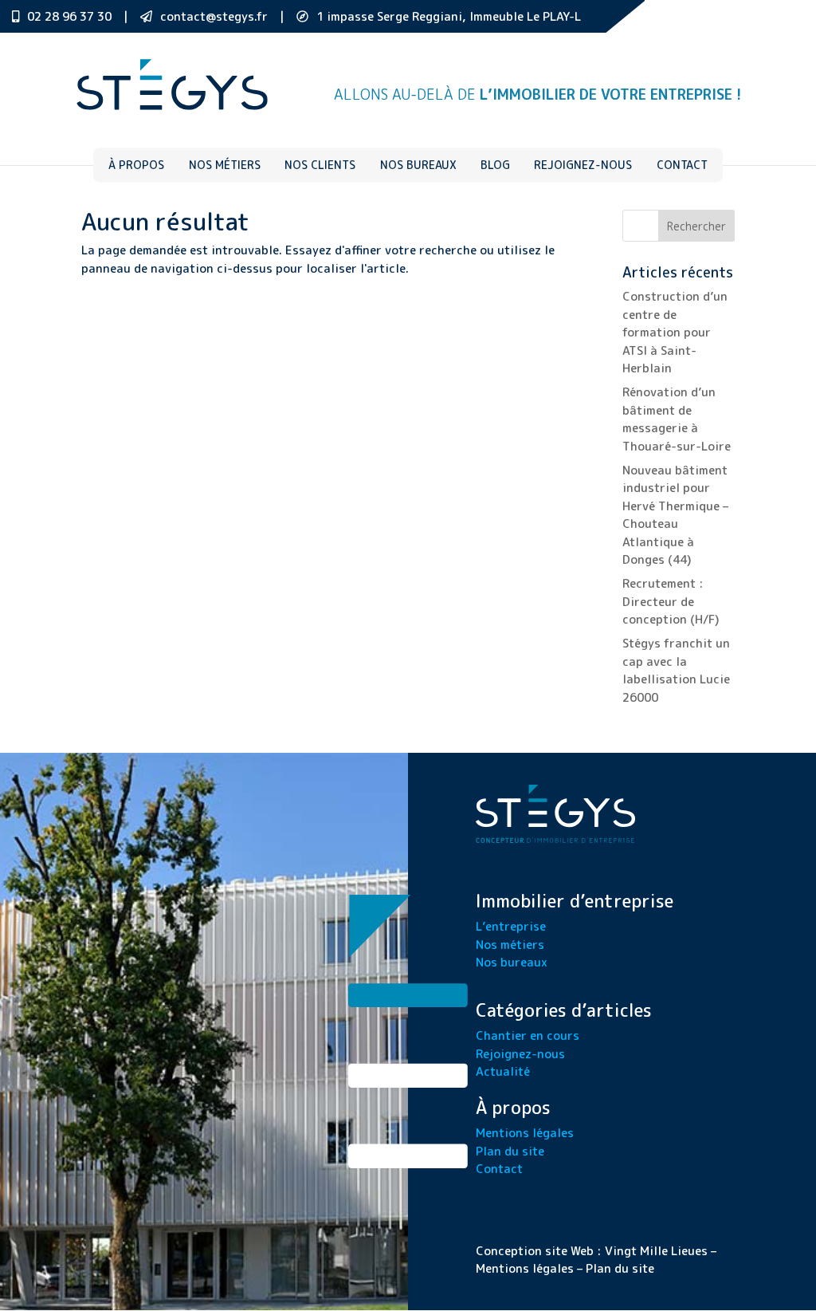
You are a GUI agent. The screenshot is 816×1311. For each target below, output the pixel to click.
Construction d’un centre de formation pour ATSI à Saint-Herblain (675, 332)
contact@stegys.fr (214, 16)
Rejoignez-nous (583, 164)
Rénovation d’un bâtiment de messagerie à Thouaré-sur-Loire (676, 419)
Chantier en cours (527, 1035)
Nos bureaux (418, 164)
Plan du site (510, 1151)
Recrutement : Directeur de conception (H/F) (671, 601)
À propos (136, 164)
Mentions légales (525, 1132)
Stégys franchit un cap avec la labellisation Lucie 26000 (676, 670)
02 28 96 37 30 (69, 16)
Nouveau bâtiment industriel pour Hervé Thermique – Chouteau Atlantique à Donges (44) (675, 515)
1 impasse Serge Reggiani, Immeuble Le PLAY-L (448, 16)
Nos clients (319, 164)
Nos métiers (225, 164)
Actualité (503, 1071)
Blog (495, 164)
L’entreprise (511, 926)
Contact (682, 164)
